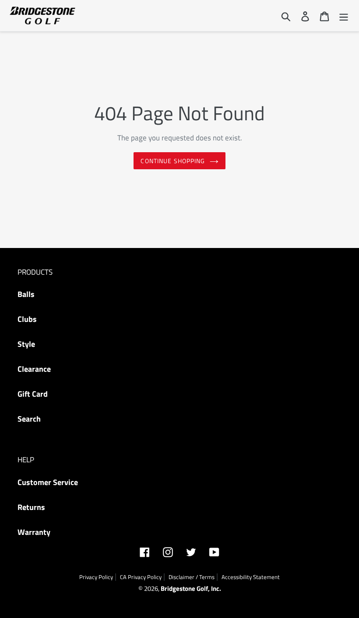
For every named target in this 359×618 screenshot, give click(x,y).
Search (29, 419)
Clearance (34, 369)
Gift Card (33, 394)
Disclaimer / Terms (192, 577)
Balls (26, 294)
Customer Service (48, 482)
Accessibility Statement (251, 577)
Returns (31, 507)
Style (26, 344)
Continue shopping (173, 160)
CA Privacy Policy (141, 577)
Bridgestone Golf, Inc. (191, 588)
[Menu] (343, 15)
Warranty (34, 532)
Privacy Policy (96, 577)
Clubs (27, 319)
